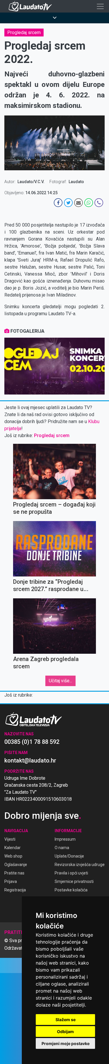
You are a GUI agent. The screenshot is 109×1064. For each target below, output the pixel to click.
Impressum (65, 839)
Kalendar (12, 847)
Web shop (13, 856)
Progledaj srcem (24, 32)
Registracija (15, 890)
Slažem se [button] (66, 1019)
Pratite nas (14, 873)
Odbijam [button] (65, 1031)
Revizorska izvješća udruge (80, 864)
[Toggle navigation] (100, 6)
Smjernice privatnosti (74, 881)
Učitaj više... (60, 680)
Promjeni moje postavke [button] (66, 1043)
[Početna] (31, 6)
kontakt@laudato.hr (30, 760)
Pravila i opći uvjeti (71, 873)
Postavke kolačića (71, 890)
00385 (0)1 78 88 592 (31, 741)
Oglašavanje (15, 864)
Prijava (10, 881)
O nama (62, 847)
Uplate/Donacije (69, 856)
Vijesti (9, 839)
